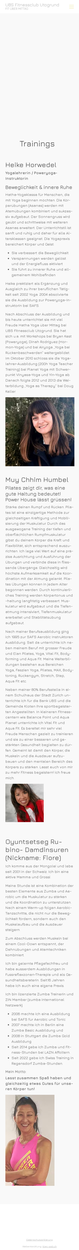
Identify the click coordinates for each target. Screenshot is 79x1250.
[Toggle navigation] (71, 6)
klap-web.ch (50, 1246)
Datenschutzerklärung (39, 1239)
